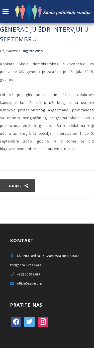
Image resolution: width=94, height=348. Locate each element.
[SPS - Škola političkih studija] (53, 11)
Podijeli (15, 185)
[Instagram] (43, 321)
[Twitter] (29, 321)
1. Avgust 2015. (31, 50)
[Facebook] (16, 321)
